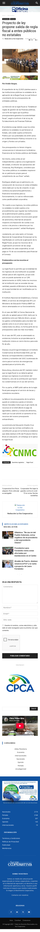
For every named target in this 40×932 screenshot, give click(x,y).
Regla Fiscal (29, 462)
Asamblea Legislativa (18, 462)
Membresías (6, 848)
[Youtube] (29, 912)
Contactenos (26, 920)
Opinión (21, 762)
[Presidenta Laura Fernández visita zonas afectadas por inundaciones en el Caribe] (7, 550)
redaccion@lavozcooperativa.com (20, 897)
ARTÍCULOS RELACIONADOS (16, 524)
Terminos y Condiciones (11, 838)
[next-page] (21, 574)
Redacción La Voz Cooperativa (14, 39)
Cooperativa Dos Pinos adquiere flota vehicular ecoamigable (10, 491)
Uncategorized (20, 769)
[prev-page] (17, 574)
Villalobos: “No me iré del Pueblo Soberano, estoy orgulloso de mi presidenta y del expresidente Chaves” (25, 537)
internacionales (20, 756)
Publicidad (6, 845)
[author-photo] (20, 510)
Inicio (3, 15)
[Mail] (17, 912)
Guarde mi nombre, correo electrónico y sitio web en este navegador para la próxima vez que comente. (20, 627)
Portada (13, 19)
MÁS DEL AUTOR (10, 527)
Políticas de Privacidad (10, 842)
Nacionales (11, 15)
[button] (3, 3)
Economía (20, 752)
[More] (31, 44)
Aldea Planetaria (21, 749)
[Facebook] (11, 912)
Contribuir (18, 920)
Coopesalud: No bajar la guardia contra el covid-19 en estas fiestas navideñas (29, 492)
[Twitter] (23, 912)
